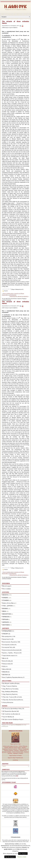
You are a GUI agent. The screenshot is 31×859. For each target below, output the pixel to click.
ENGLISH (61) (6, 672)
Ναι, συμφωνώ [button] (23, 853)
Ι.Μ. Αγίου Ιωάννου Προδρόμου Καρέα (12, 719)
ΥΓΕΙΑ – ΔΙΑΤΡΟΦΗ (7, 606)
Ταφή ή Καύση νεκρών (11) (9, 655)
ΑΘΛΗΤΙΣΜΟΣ (6, 625)
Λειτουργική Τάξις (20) (8, 647)
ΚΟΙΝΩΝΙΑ (5, 597)
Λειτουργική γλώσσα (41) (9, 644)
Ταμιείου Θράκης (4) (8, 716)
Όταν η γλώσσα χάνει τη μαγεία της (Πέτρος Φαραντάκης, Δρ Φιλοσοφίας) (13, 294)
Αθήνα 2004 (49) (6, 669)
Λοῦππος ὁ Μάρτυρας (23, 746)
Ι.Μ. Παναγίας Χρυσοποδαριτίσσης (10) (13, 708)
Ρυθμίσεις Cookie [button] (21, 857)
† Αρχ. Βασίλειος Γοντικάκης (10, 689)
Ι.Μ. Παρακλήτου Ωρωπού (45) (10, 711)
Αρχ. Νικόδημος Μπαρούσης (10, 691)
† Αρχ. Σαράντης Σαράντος (10, 694)
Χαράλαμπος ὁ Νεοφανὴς (18, 753)
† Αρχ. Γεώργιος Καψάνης (9, 686)
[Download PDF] (22, 25)
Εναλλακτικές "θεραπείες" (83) (11, 642)
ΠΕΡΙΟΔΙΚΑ (5, 619)
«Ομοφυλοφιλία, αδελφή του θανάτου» (18, 296)
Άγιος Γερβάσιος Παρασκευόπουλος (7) (13, 677)
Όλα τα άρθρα (6, 588)
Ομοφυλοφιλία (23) (8, 639)
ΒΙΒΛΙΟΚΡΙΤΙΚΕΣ (6, 614)
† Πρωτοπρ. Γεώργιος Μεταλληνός (12, 697)
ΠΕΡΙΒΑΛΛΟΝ (5, 616)
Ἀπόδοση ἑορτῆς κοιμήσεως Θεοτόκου (10, 746)
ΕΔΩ (17, 775)
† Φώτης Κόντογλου (7, 702)
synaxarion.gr (15, 760)
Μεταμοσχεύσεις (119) (8, 636)
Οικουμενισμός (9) (7, 663)
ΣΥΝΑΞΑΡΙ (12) (6, 633)
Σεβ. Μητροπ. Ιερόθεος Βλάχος (11, 683)
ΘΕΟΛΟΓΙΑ (5, 595)
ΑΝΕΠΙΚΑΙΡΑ (5, 622)
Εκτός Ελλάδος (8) (7, 661)
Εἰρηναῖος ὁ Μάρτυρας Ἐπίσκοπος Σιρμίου (12, 747)
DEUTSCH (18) (6, 674)
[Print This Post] (20, 25)
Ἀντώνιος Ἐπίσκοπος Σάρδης (17, 751)
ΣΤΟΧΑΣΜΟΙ (5, 600)
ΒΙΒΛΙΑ (4, 611)
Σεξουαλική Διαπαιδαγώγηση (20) (11, 650)
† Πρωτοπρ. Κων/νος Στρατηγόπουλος (12, 699)
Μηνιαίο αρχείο (6, 586)
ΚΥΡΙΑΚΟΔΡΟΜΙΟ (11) (8, 631)
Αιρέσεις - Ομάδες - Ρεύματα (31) (12, 653)
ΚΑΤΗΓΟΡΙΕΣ (5, 592)
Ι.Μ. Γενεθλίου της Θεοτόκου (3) (11, 714)
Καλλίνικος (16, 750)
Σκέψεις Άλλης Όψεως (8, 603)
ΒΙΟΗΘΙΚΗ (5, 608)
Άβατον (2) (5, 658)
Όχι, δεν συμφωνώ (10, 857)
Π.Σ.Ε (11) (4, 666)
